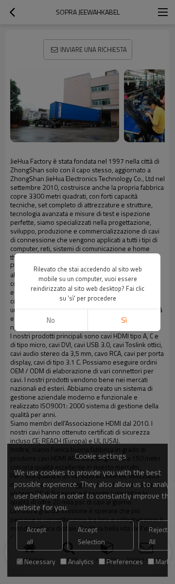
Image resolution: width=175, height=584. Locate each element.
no (51, 320)
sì (124, 320)
